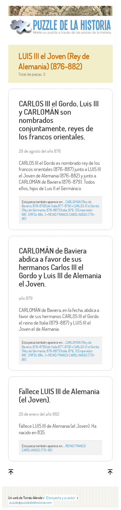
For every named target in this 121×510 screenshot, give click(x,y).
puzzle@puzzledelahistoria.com (30, 502)
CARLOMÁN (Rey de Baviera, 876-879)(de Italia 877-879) (57, 203)
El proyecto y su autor (60, 497)
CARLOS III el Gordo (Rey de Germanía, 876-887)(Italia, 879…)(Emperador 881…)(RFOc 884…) (60, 210)
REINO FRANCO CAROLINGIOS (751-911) (58, 216)
